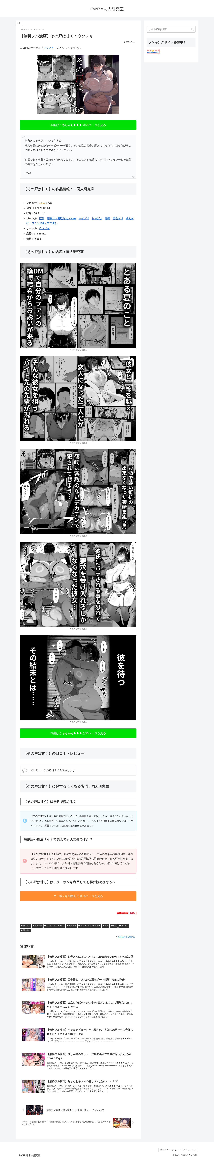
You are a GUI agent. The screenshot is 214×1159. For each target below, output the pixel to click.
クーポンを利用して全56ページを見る (78, 896)
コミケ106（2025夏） (45, 223)
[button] (192, 29)
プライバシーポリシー (170, 1150)
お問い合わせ (189, 1150)
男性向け (118, 218)
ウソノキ (49, 47)
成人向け (124, 926)
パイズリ (84, 218)
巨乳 (41, 218)
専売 (107, 218)
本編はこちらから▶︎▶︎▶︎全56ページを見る (78, 125)
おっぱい (97, 218)
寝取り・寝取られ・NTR (61, 218)
